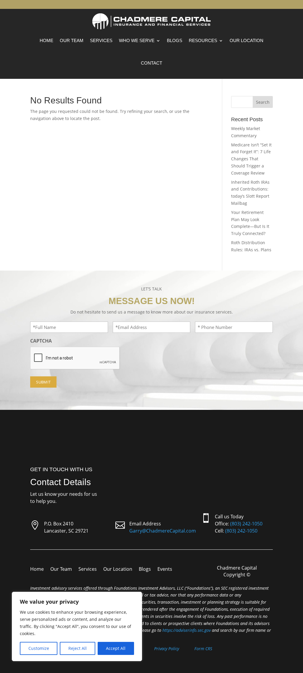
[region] (77, 626)
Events (164, 569)
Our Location (246, 40)
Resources (203, 40)
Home (46, 40)
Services (101, 40)
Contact (151, 62)
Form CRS (203, 648)
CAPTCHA (41, 341)
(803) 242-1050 (246, 523)
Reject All (77, 648)
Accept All (115, 648)
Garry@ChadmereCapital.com (162, 530)
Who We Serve (136, 40)
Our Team (71, 40)
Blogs (174, 40)
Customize (38, 648)
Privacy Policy (166, 648)
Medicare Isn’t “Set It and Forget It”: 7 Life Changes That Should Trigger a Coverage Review (251, 159)
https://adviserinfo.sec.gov (186, 630)
